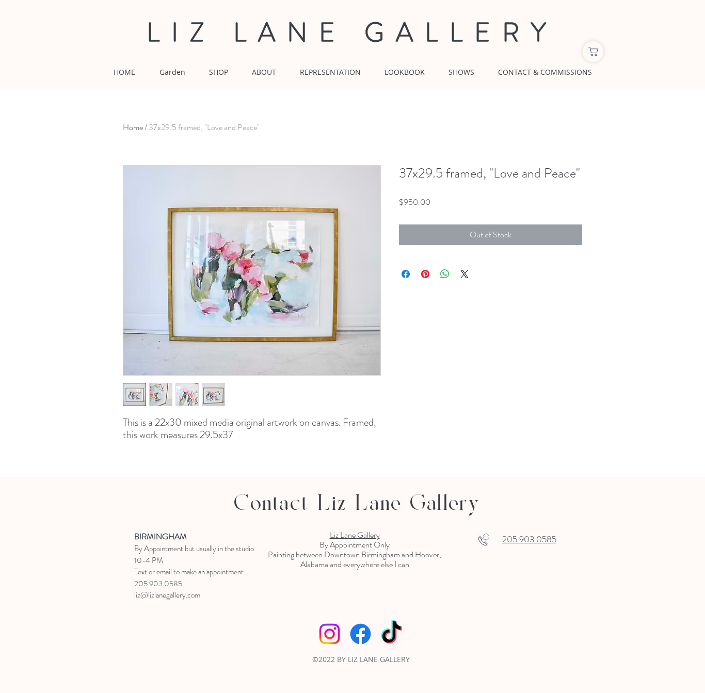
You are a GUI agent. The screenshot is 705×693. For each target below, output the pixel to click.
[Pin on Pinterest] (425, 274)
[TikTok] (391, 634)
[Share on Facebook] (405, 274)
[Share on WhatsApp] (445, 274)
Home (133, 127)
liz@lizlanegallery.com (167, 595)
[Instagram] (329, 634)
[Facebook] (360, 634)
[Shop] (593, 51)
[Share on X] (464, 274)
